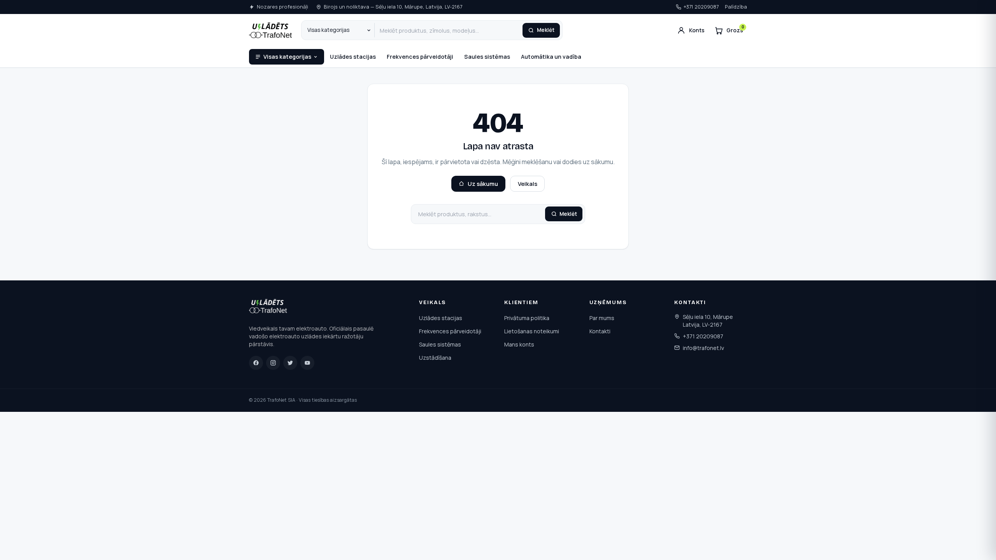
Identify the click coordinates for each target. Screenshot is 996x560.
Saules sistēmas (487, 56)
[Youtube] (307, 363)
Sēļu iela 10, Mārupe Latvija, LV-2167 (708, 320)
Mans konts (519, 344)
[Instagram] (273, 363)
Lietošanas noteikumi (531, 331)
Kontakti (599, 331)
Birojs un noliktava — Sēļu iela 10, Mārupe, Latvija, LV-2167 (393, 6)
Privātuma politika (526, 318)
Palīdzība (736, 6)
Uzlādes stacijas (353, 56)
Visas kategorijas (287, 56)
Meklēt (545, 29)
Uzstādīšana (435, 357)
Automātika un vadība (551, 56)
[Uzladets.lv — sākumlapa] (270, 30)
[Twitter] (290, 363)
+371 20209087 (701, 6)
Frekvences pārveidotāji (420, 56)
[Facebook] (256, 363)
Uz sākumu (483, 183)
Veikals (527, 183)
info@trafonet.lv (703, 348)
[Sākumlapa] (269, 307)
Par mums (601, 318)
